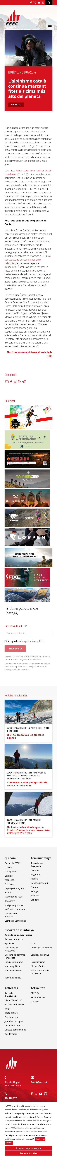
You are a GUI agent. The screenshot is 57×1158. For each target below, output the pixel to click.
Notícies (13, 72)
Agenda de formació (37, 865)
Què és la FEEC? (12, 863)
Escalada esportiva (40, 954)
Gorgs (7, 1008)
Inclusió (34, 878)
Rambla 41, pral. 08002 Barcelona (13, 1084)
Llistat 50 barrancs (14, 1025)
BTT (33, 943)
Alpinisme (16, 104)
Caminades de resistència (12, 949)
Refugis (34, 891)
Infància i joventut (39, 882)
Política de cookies (39, 1131)
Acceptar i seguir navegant (28, 1148)
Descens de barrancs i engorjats (15, 956)
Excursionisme (38, 961)
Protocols (9, 884)
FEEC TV (35, 993)
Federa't (35, 870)
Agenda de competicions (18, 934)
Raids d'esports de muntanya (40, 972)
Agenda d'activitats (11, 995)
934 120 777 (11, 1098)
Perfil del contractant (15, 909)
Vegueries (9, 879)
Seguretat (35, 874)
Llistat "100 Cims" (13, 1000)
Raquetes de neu (13, 977)
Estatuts (9, 875)
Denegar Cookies (28, 1153)
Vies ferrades (11, 1033)
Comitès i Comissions (15, 920)
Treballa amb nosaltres (11, 915)
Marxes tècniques (13, 970)
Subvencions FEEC (13, 896)
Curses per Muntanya (41, 947)
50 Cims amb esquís (14, 1004)
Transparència (12, 871)
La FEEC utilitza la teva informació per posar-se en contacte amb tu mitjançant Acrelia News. (27, 658)
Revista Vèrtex (38, 997)
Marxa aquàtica (12, 966)
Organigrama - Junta (14, 888)
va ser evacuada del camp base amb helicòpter (28, 259)
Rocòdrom (10, 900)
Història (8, 867)
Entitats (8, 892)
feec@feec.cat (39, 1082)
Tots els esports (14, 939)
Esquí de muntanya (14, 961)
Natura (34, 887)
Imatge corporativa (14, 905)
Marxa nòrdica (38, 966)
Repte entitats (11, 1012)
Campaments (11, 1017)
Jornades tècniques (14, 1021)
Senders (35, 899)
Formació (35, 895)
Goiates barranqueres (15, 1029)
